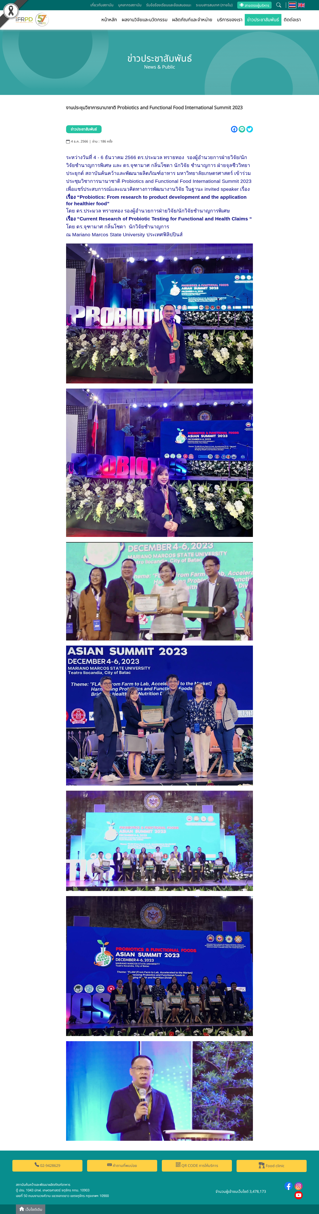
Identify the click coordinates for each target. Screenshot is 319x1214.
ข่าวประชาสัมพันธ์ (263, 19)
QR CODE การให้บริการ (199, 1166)
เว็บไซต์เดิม (33, 1209)
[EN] (301, 5)
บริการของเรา (229, 19)
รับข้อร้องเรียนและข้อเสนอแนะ (168, 5)
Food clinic (274, 1166)
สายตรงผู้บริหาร (256, 5)
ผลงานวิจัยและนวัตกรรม (144, 19)
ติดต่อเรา (292, 19)
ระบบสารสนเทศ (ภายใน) (214, 5)
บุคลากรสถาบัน (130, 5)
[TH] (292, 5)
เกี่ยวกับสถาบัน (101, 5)
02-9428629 (49, 1166)
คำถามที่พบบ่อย (124, 1166)
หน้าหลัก (109, 19)
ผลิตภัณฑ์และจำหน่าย (192, 19)
